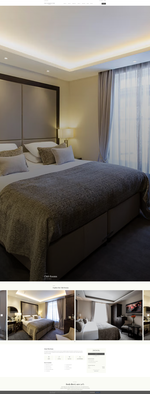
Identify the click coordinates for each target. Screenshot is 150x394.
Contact (91, 3)
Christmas (83, 3)
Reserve (104, 3)
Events (79, 3)
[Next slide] (148, 315)
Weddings (73, 3)
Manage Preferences (92, 392)
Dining (69, 3)
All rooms (46, 273)
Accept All (97, 392)
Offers (88, 3)
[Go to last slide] (2, 315)
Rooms (65, 3)
